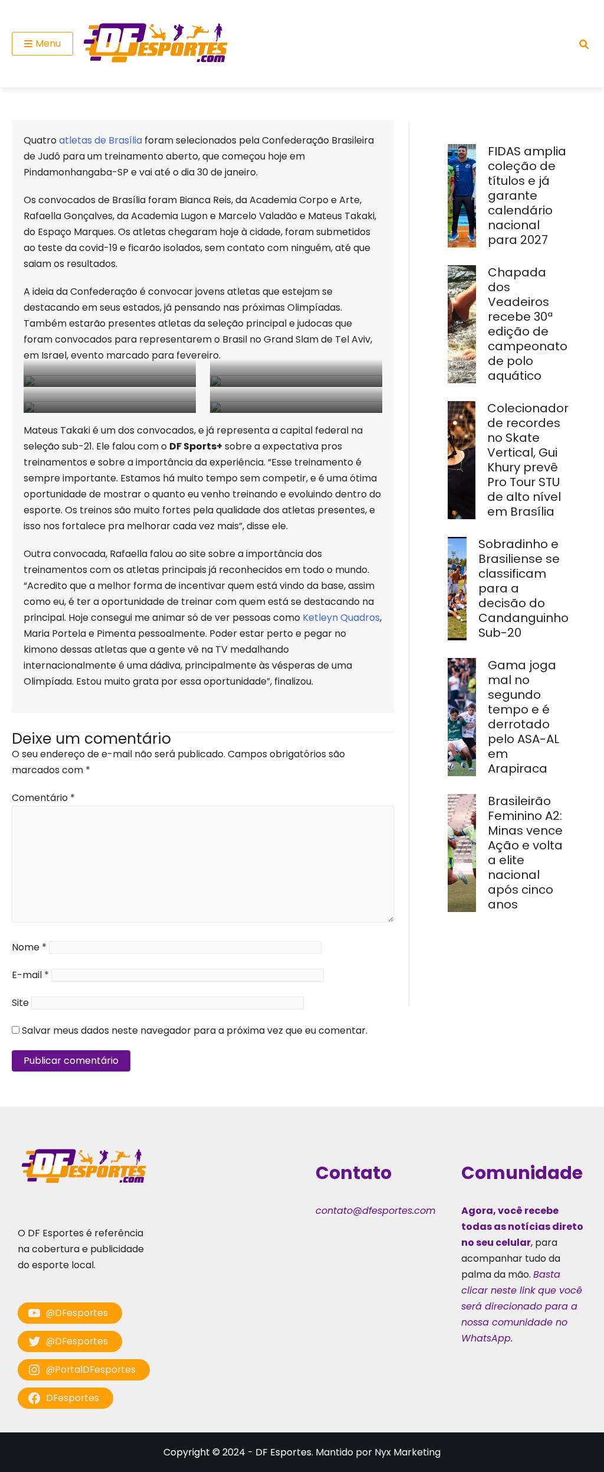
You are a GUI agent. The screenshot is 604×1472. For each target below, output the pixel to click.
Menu (48, 43)
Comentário (43, 798)
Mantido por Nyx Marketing (378, 1452)
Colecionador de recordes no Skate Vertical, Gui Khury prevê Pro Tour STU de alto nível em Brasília (528, 460)
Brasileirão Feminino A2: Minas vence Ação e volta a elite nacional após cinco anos (525, 853)
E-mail (30, 975)
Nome (29, 947)
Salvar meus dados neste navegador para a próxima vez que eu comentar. (194, 1030)
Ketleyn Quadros (341, 617)
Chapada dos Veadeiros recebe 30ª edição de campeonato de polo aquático (527, 324)
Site (20, 1002)
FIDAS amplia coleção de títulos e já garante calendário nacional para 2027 (527, 195)
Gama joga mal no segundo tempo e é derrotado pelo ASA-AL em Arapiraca (523, 717)
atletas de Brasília (100, 140)
